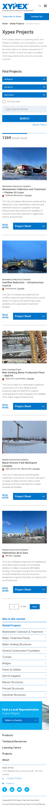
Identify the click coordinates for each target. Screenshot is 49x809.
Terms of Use (32, 804)
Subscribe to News (12, 16)
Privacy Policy (7, 804)
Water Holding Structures (16, 644)
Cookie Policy (20, 804)
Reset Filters (40, 124)
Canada (28, 195)
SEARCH (40, 6)
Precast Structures (13, 688)
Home (5, 23)
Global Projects (17, 23)
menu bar (46, 6)
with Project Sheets (13, 102)
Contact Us (36, 16)
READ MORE (5, 226)
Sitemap (42, 804)
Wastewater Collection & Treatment (16, 186)
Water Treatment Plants (11, 369)
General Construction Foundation (15, 459)
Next (34, 606)
